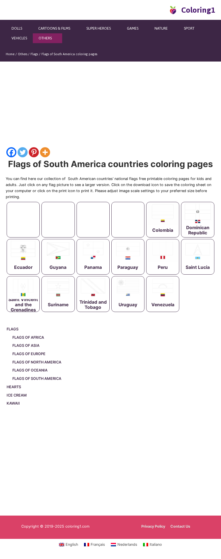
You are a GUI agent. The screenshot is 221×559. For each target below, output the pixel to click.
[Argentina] (23, 214)
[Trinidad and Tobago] (93, 288)
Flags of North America (36, 362)
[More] (45, 152)
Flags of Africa (28, 337)
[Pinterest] (34, 152)
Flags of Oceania (29, 370)
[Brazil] (93, 214)
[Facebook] (11, 152)
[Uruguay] (128, 288)
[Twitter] (23, 152)
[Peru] (163, 251)
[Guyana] (58, 251)
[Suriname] (58, 288)
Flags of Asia (25, 345)
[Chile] (128, 214)
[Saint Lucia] (197, 251)
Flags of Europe (28, 354)
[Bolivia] (58, 214)
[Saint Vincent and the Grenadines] (23, 288)
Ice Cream (17, 395)
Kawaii (13, 403)
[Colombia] (163, 214)
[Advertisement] (110, 462)
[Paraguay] (128, 251)
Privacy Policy (153, 526)
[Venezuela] (163, 288)
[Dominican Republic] (197, 214)
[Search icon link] (163, 10)
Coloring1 (198, 10)
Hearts (14, 387)
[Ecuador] (23, 251)
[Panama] (93, 251)
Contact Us (180, 526)
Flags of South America (36, 378)
